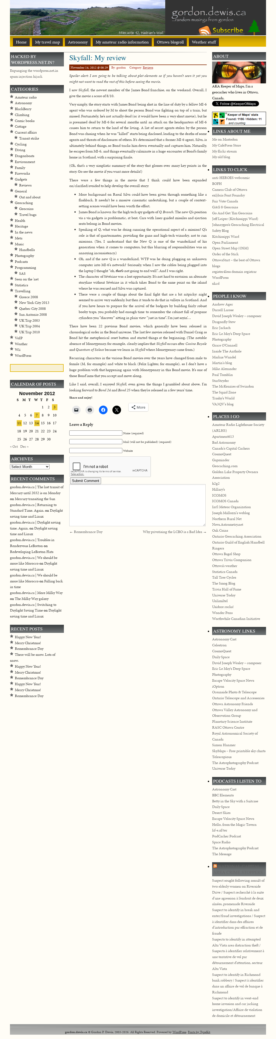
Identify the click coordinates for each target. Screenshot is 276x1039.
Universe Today (223, 595)
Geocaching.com (224, 465)
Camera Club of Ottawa (229, 189)
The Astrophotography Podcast (235, 762)
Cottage (20, 126)
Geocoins (26, 208)
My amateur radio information (122, 42)
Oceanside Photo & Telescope (234, 692)
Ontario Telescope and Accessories (238, 698)
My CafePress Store (226, 145)
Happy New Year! (28, 637)
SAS (22, 273)
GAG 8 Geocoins (225, 207)
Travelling (22, 291)
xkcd (215, 283)
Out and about (29, 197)
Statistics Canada (224, 571)
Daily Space (221, 657)
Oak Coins (220, 530)
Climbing (22, 114)
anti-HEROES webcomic (231, 177)
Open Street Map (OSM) (230, 248)
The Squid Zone (224, 392)
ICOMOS (219, 495)
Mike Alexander (224, 368)
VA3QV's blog (223, 404)
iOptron (218, 686)
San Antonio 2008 (33, 314)
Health (20, 220)
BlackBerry (23, 108)
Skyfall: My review (97, 57)
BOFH (217, 183)
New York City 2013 (34, 302)
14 (37, 423)
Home (21, 42)
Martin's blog (222, 362)
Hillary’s (218, 489)
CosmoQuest (221, 454)
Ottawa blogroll (170, 42)
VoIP (19, 338)
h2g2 (216, 483)
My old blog (221, 156)
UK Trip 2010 (29, 332)
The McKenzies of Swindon (233, 386)
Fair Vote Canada (225, 201)
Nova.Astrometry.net (227, 524)
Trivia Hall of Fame (226, 589)
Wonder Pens (222, 612)
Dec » (24, 446)
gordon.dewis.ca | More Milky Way (36, 592)
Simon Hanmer (224, 745)
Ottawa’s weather (224, 565)
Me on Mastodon (225, 139)
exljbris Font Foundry (228, 195)
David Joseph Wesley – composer (236, 315)
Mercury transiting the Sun (35, 498)
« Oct (14, 446)
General (21, 191)
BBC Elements (223, 795)
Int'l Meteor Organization (231, 507)
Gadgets (21, 179)
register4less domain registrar (234, 271)
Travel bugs (27, 214)
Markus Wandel (224, 357)
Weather (21, 344)
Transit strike (29, 138)
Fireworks (22, 173)
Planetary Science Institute (232, 721)
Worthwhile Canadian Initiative (236, 618)
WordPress (23, 355)
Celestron (219, 645)
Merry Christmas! (28, 643)
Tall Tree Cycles (224, 577)
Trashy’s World (223, 398)
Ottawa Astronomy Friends (232, 704)
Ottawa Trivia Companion (231, 559)
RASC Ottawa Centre (228, 727)
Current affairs (26, 132)
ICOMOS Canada (225, 501)
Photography (24, 255)
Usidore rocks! (223, 606)
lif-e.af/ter (219, 830)
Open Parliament (225, 242)
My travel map (47, 42)
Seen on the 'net (27, 279)
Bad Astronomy (224, 442)
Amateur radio (26, 97)
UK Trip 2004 (29, 326)
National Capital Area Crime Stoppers (238, 869)
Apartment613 (223, 436)
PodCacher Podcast (226, 836)
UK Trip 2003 (29, 320)
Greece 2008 (28, 297)
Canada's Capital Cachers (231, 448)
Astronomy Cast (224, 639)
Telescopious (222, 756)
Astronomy (78, 42)
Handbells (27, 249)
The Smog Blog (223, 583)
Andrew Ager (222, 304)
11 (19, 423)
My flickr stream (224, 151)
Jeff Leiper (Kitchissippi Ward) (235, 218)
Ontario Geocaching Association (236, 536)
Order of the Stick (225, 254)
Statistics (21, 285)
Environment (25, 161)
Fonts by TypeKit (199, 1032)
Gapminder (220, 460)
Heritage (21, 226)
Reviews (148, 67)
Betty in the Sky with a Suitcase (235, 801)
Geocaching (24, 202)
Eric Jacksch (221, 327)
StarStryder (220, 380)
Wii (17, 349)
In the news (23, 232)
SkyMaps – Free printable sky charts (238, 750)
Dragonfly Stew (224, 321)
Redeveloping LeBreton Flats (31, 551)
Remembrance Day (88, 531)
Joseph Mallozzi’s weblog (231, 512)
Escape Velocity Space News (233, 680)
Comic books (24, 120)
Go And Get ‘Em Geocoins (232, 213)
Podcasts (21, 261)
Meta (18, 238)
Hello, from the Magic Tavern (234, 824)
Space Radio (221, 842)
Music (19, 244)
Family (20, 167)
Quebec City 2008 (32, 308)
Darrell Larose (223, 310)
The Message (222, 854)
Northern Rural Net (227, 518)
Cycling (21, 144)
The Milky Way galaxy (32, 598)
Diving (20, 149)
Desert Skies (221, 812)
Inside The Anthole (227, 351)
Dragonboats (24, 155)
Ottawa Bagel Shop (226, 553)
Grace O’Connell (224, 345)
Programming (25, 267)
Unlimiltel (220, 600)
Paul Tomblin (222, 374)
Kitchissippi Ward (225, 236)
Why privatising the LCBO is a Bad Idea (172, 531)
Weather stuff (204, 42)
